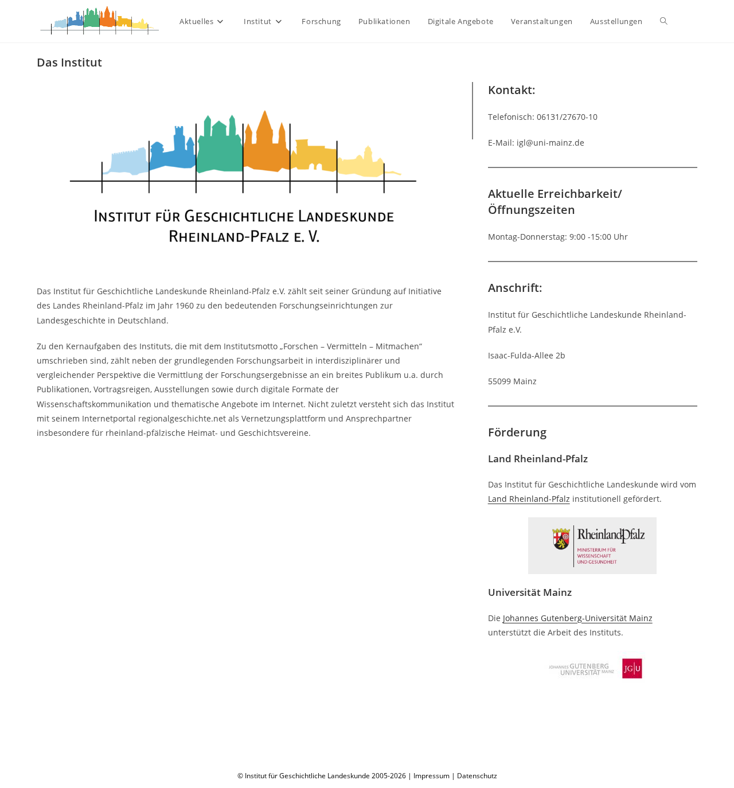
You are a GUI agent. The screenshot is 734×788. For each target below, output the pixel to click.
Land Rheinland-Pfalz (529, 498)
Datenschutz (477, 776)
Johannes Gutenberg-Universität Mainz (578, 618)
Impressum (431, 776)
